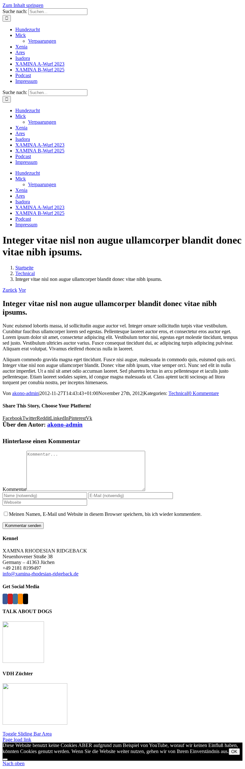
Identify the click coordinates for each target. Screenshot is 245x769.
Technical (178, 393)
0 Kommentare (204, 393)
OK (234, 751)
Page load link (17, 739)
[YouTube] (10, 599)
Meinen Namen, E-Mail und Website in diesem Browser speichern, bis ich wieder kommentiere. (105, 514)
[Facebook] (5, 599)
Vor (22, 290)
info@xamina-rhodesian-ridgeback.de (40, 573)
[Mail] (25, 599)
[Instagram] (15, 599)
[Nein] (5, 759)
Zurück (10, 290)
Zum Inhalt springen (23, 5)
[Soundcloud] (20, 599)
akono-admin (25, 393)
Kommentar (14, 489)
